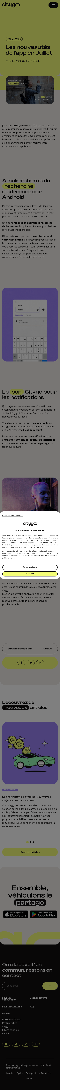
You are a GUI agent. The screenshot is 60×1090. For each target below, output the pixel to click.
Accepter (30, 574)
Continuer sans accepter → (12, 516)
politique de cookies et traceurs (23, 547)
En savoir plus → (30, 567)
